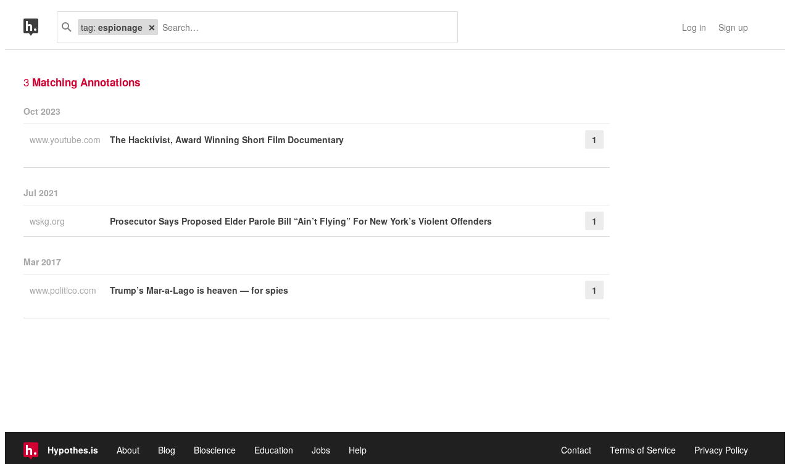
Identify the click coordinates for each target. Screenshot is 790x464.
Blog (166, 450)
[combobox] (303, 27)
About (128, 450)
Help (358, 450)
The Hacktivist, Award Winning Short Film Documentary (227, 139)
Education (273, 450)
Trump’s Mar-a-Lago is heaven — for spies (199, 290)
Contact (576, 450)
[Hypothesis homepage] (40, 27)
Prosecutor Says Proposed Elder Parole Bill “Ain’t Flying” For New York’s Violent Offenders (301, 221)
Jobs (321, 450)
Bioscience (215, 450)
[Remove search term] (152, 27)
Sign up (733, 27)
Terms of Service (643, 450)
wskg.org (48, 221)
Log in (694, 27)
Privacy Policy (721, 450)
